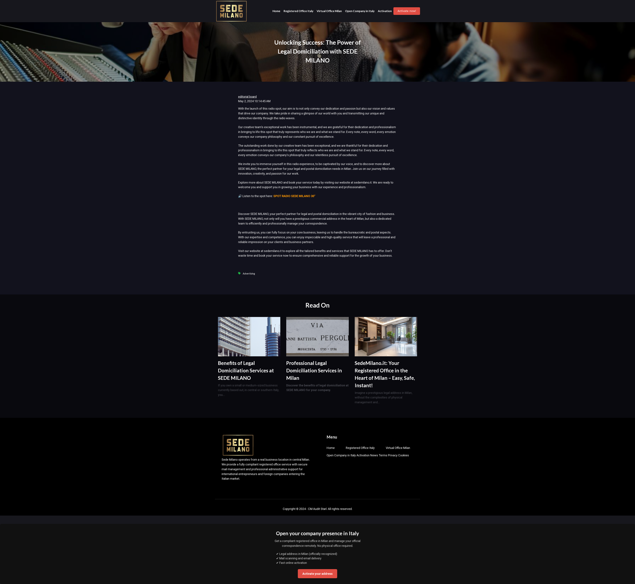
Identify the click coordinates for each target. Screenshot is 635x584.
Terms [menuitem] (383, 455)
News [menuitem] (374, 455)
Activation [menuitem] (363, 455)
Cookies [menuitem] (403, 455)
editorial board (247, 96)
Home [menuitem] (331, 448)
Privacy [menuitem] (393, 455)
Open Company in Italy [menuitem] (341, 455)
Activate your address (317, 573)
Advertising (249, 273)
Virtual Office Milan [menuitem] (398, 448)
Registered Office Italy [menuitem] (360, 448)
